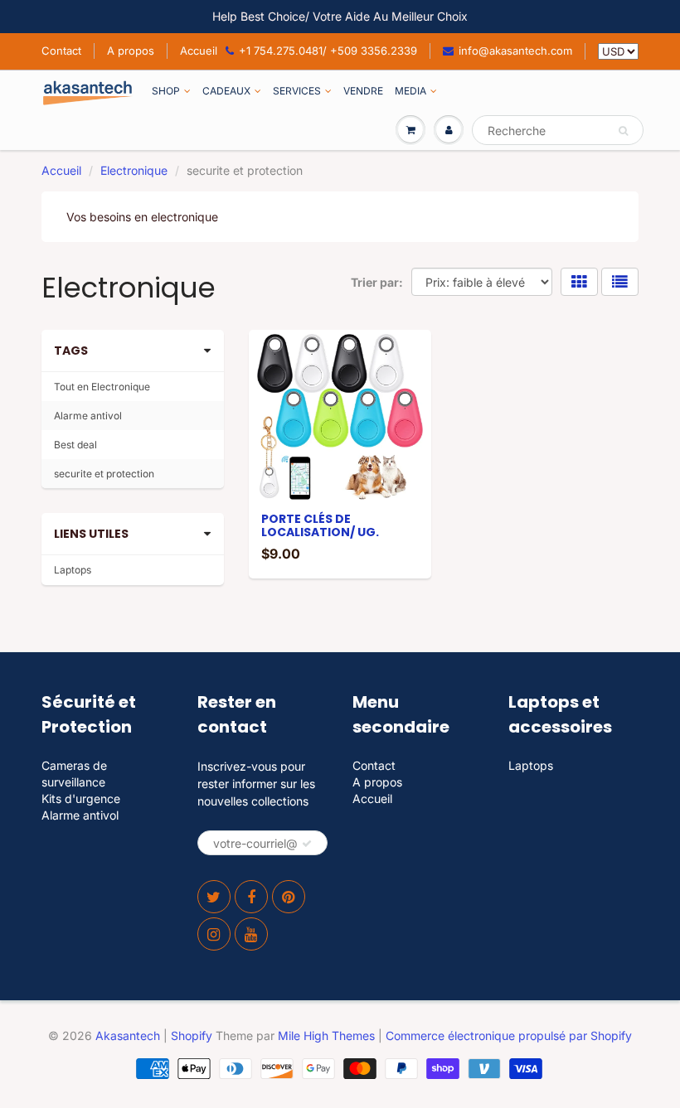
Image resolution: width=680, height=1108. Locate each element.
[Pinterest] (288, 896)
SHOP (166, 91)
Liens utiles (91, 533)
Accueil (198, 50)
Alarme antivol (88, 415)
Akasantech (127, 1035)
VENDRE (363, 91)
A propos (130, 50)
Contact (61, 50)
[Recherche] (623, 131)
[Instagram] (214, 934)
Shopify (191, 1035)
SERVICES (297, 91)
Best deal (75, 444)
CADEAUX (226, 91)
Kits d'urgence (80, 798)
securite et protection (104, 473)
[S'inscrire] (307, 843)
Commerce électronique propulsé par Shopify (509, 1035)
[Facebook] (251, 896)
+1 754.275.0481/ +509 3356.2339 (328, 50)
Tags (71, 350)
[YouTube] (251, 934)
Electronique (134, 170)
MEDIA (410, 91)
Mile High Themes (326, 1035)
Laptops (72, 570)
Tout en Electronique (102, 386)
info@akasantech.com (515, 50)
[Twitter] (214, 896)
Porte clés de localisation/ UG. (320, 525)
